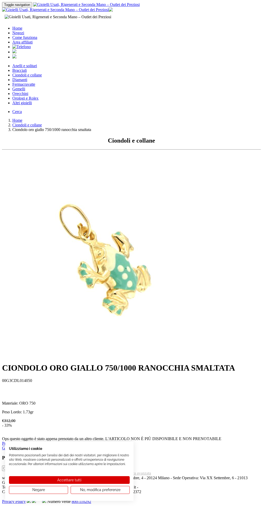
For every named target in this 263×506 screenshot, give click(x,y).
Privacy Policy (14, 501)
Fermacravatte (23, 84)
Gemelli (18, 89)
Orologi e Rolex (25, 98)
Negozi (18, 33)
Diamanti (19, 79)
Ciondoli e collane (27, 75)
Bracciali (19, 70)
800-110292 (81, 501)
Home (17, 28)
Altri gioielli (22, 103)
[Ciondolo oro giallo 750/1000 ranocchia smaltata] (105, 356)
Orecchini (20, 93)
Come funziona (24, 37)
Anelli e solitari (24, 66)
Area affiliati (22, 42)
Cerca (17, 111)
